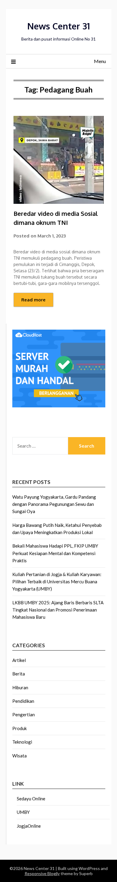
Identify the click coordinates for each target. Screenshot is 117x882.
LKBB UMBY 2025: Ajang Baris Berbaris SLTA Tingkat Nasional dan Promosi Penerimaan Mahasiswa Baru (58, 610)
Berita (18, 673)
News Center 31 (58, 26)
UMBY (23, 812)
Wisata (19, 755)
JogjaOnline (29, 826)
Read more (33, 300)
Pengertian (23, 714)
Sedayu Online (31, 798)
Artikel (19, 660)
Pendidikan (23, 701)
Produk (19, 728)
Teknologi (22, 742)
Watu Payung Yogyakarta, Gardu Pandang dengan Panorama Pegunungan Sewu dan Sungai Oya (54, 504)
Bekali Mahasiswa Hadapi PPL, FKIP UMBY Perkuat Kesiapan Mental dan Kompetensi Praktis (55, 553)
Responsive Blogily (42, 873)
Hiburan (20, 687)
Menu (100, 61)
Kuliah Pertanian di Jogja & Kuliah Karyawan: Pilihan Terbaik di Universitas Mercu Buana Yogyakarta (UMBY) (56, 582)
